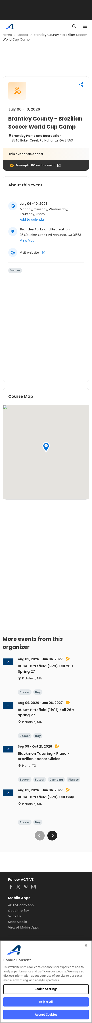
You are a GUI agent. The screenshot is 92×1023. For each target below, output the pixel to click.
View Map (27, 240)
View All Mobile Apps (23, 927)
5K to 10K (14, 916)
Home (7, 35)
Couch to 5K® (18, 910)
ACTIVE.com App (21, 905)
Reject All (46, 1002)
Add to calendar (32, 219)
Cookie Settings (46, 989)
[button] (81, 84)
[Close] (86, 945)
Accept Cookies (46, 1015)
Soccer (22, 35)
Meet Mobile (17, 922)
